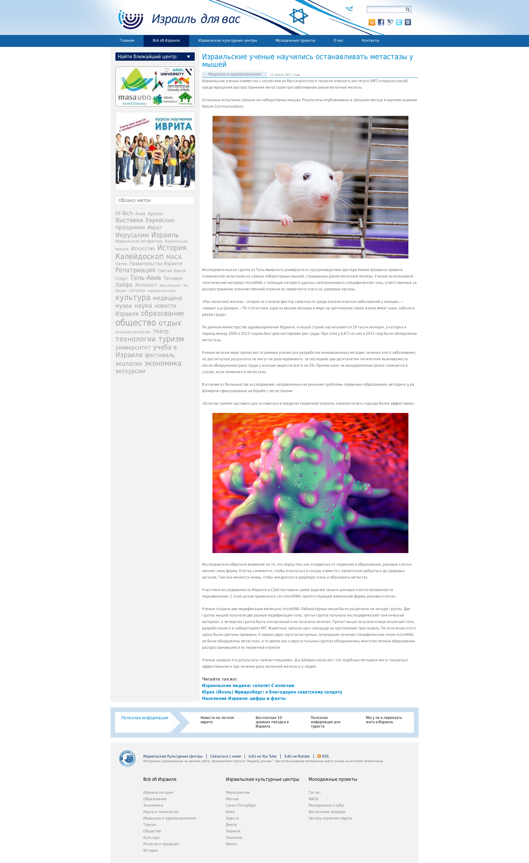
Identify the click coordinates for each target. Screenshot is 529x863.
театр (161, 331)
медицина (167, 298)
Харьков (233, 831)
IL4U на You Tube (263, 756)
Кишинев (234, 837)
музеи (123, 306)
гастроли (137, 290)
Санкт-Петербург (241, 805)
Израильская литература (138, 241)
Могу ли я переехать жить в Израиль (384, 720)
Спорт (121, 278)
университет (133, 347)
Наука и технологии (160, 812)
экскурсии (130, 371)
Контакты (370, 40)
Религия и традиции (161, 844)
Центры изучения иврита (330, 818)
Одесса (232, 818)
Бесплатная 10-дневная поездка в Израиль (272, 722)
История (171, 247)
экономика (163, 363)
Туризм (149, 825)
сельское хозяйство (132, 332)
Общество (152, 831)
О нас (338, 40)
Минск (231, 844)
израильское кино (162, 290)
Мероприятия (238, 792)
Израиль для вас (176, 17)
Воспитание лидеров (327, 812)
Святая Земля (172, 270)
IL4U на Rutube (297, 756)
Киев (230, 812)
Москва (232, 799)
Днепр (231, 825)
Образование (155, 799)
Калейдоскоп (139, 256)
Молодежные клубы (326, 805)
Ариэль (155, 213)
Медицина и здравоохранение (234, 74)
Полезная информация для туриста (325, 722)
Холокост (146, 285)
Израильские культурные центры (227, 40)
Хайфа (124, 284)
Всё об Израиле (166, 40)
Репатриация (135, 270)
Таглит (315, 792)
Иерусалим (132, 235)
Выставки (129, 220)
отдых (170, 323)
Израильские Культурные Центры (173, 756)
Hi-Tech (124, 213)
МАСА (174, 257)
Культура (151, 837)
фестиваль (160, 355)
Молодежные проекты (295, 40)
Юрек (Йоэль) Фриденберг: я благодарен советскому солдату (272, 691)
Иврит (154, 227)
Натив (121, 264)
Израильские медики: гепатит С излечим (248, 685)
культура (132, 297)
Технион (173, 278)
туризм (171, 338)
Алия (140, 213)
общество (135, 322)
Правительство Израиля (155, 263)
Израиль (165, 235)
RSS (325, 756)
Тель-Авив (145, 277)
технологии (135, 339)
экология (128, 363)
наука (143, 305)
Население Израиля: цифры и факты (244, 698)
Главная (127, 40)
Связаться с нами (225, 756)
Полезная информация (144, 717)
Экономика (153, 805)
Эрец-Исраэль (170, 286)
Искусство (143, 248)
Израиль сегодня (158, 792)
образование (162, 313)
